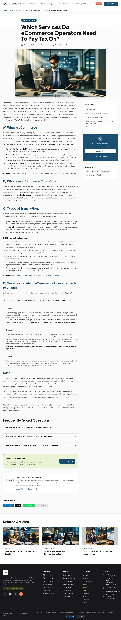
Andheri (88, 612)
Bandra (94, 612)
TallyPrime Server (48, 581)
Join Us (85, 584)
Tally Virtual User (48, 587)
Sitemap (85, 602)
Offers (65, 4)
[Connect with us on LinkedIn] (10, 594)
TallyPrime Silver (48, 575)
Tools (58, 4)
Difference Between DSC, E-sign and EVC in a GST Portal (37, 276)
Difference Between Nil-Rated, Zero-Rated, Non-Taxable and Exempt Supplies (46, 173)
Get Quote (110, 4)
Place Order (86, 593)
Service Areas (69, 612)
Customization (67, 575)
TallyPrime (95, 171)
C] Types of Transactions (94, 117)
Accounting (105, 171)
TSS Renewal (67, 590)
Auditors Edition (48, 584)
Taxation (99, 175)
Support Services (68, 584)
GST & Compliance (22, 10)
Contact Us (66, 461)
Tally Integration (68, 581)
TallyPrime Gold (48, 578)
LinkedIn (9, 505)
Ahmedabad (110, 612)
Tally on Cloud (67, 587)
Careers (85, 578)
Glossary (61, 612)
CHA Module (66, 596)
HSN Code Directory (50, 612)
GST (72, 293)
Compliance (90, 175)
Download (75, 4)
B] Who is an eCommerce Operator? (97, 113)
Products (20, 4)
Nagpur (103, 612)
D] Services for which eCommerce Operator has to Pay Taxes (99, 122)
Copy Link (43, 505)
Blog (50, 4)
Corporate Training (69, 578)
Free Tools (39, 612)
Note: (88, 127)
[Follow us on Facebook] (5, 594)
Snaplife (99, 3)
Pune (98, 612)
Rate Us (82, 616)
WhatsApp (30, 505)
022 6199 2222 (100, 151)
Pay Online (71, 616)
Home (5, 10)
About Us (85, 575)
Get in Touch (32, 489)
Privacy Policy (87, 599)
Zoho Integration (68, 593)
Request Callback (100, 156)
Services (32, 4)
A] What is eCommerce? (93, 109)
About (43, 4)
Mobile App (46, 590)
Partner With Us (87, 581)
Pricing (85, 590)
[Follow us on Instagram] (15, 594)
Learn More (20, 489)
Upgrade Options (48, 593)
